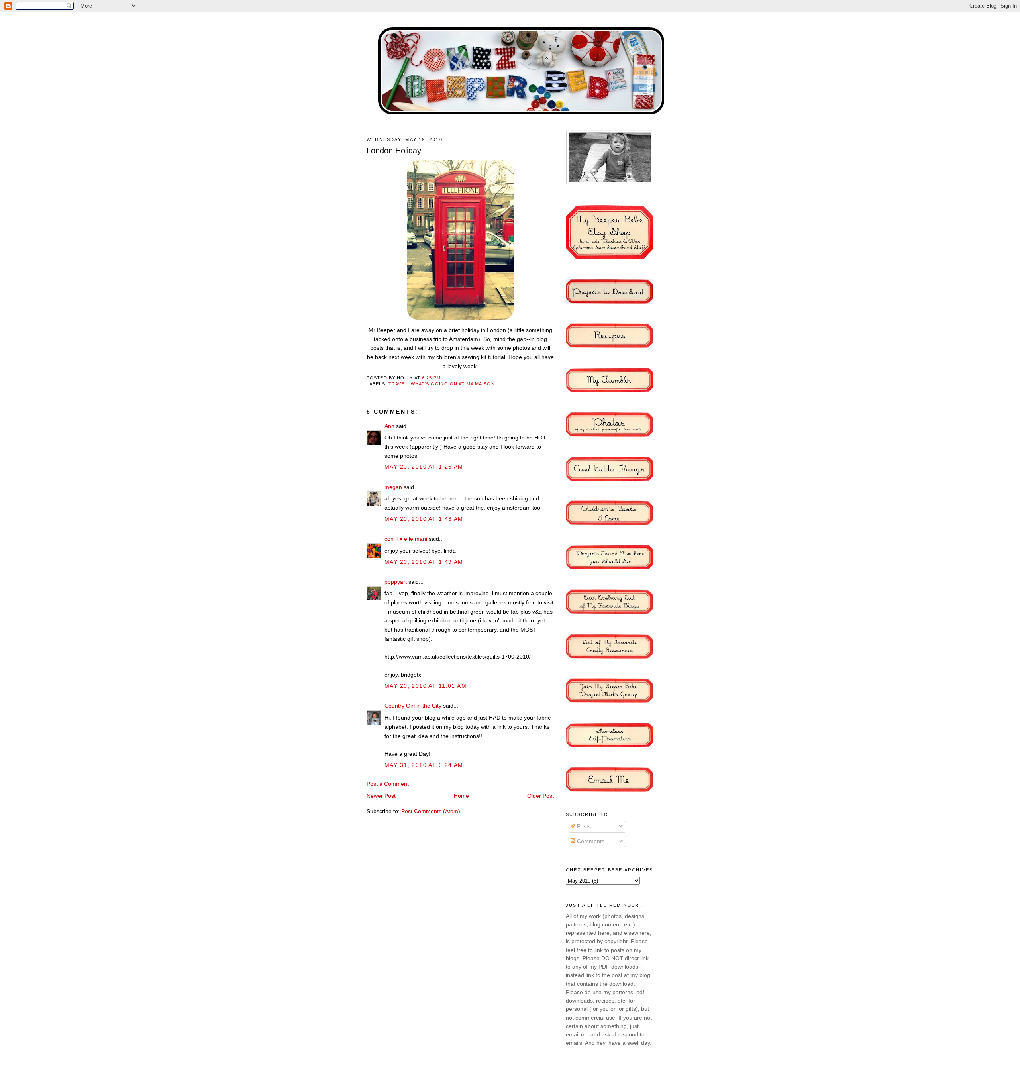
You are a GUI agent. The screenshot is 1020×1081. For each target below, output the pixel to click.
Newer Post (381, 796)
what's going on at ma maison (453, 383)
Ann (389, 426)
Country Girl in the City (412, 705)
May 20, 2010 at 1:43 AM (423, 519)
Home (461, 796)
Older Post (540, 796)
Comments (589, 841)
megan (393, 487)
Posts (583, 826)
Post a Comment (388, 784)
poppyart (395, 582)
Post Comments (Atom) (430, 811)
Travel (398, 383)
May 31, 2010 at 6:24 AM (423, 765)
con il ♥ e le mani (405, 539)
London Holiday (394, 150)
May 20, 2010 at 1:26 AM (423, 466)
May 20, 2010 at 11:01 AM (425, 686)
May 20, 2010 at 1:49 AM (423, 562)
